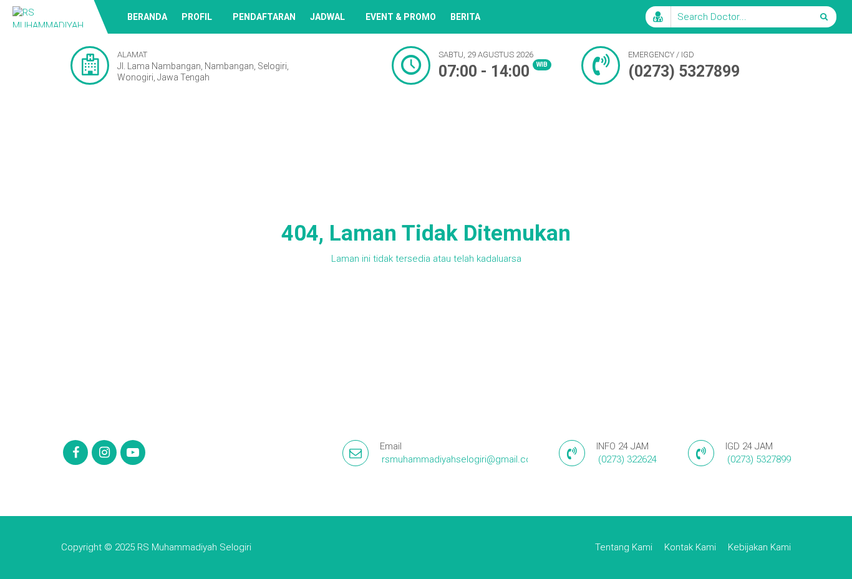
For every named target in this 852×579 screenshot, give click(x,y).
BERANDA (147, 17)
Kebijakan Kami (759, 547)
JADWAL (327, 17)
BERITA (465, 17)
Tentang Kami (623, 547)
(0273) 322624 (627, 459)
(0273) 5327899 (684, 71)
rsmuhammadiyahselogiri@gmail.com (461, 459)
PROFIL (197, 17)
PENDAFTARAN (264, 17)
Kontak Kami (690, 547)
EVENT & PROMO (400, 17)
